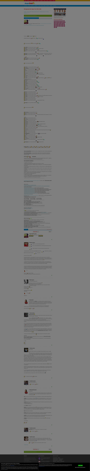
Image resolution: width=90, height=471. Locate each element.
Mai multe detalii (12, 465)
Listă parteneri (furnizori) (42, 466)
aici (5, 468)
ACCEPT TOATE (80, 465)
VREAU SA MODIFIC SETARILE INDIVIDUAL (80, 467)
